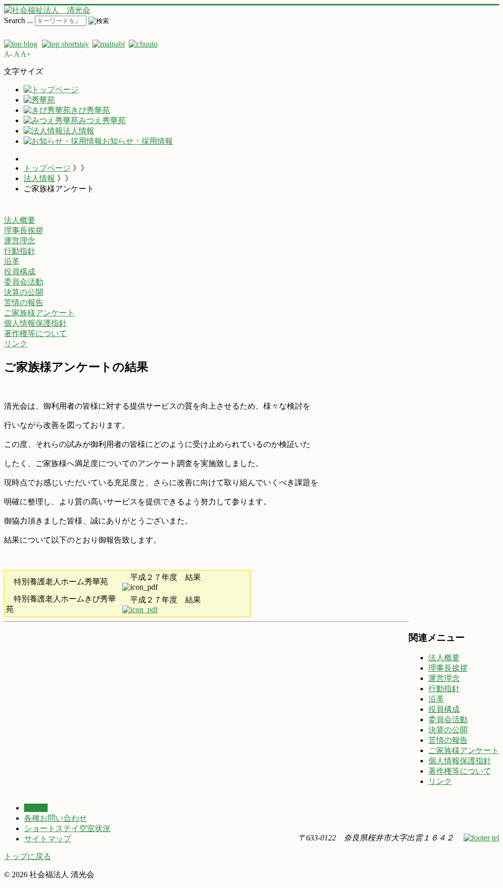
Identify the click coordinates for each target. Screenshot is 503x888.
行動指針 (444, 688)
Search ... (18, 20)
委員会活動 (448, 719)
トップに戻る (27, 856)
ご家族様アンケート (463, 750)
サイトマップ (47, 839)
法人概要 (444, 657)
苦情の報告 (448, 740)
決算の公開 (448, 730)
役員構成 (444, 709)
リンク (440, 781)
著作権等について (459, 771)
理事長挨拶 (448, 668)
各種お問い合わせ (55, 818)
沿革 (436, 699)
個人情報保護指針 (459, 761)
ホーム (36, 808)
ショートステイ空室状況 (67, 828)
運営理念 (444, 678)
